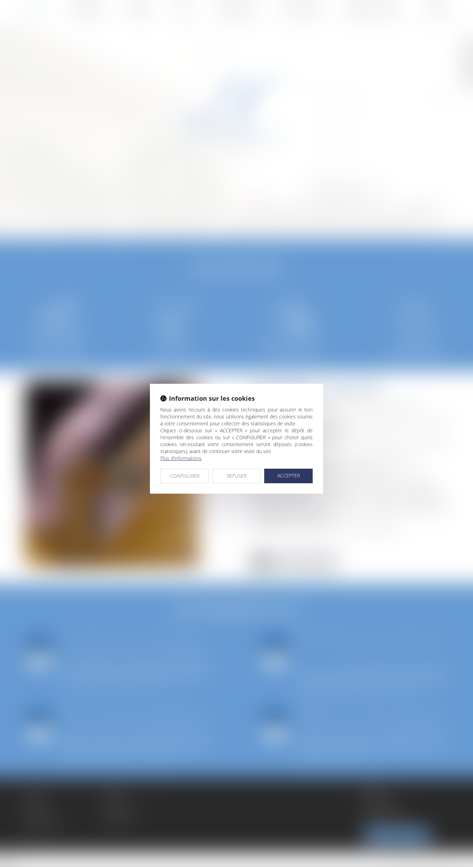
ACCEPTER (288, 475)
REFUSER (237, 475)
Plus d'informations (181, 458)
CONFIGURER (184, 475)
